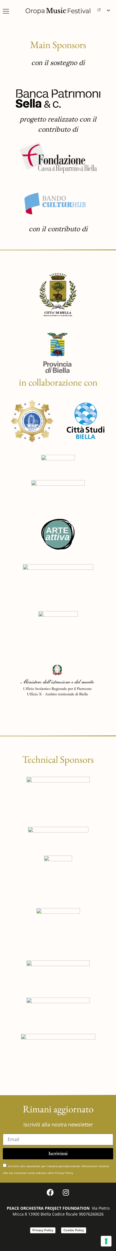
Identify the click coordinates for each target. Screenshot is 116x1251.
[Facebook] (50, 1192)
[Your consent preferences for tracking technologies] (106, 1241)
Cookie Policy (73, 1230)
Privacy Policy (42, 1230)
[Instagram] (66, 1192)
